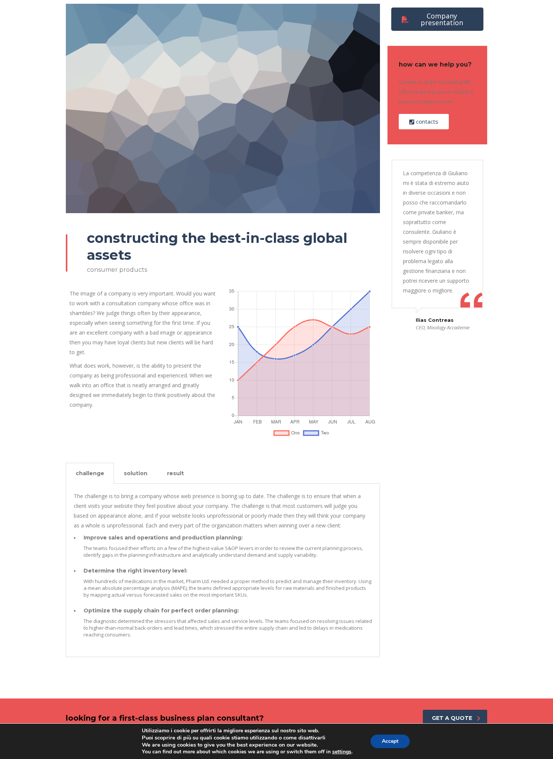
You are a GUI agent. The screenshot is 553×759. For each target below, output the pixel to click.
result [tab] (175, 473)
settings (341, 751)
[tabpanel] (223, 570)
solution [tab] (135, 473)
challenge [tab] (90, 473)
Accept (390, 741)
